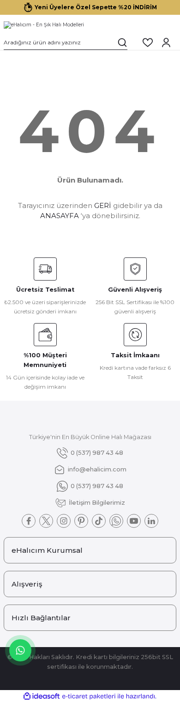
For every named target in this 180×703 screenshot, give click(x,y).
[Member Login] (166, 42)
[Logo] (44, 25)
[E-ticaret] (89, 696)
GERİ (102, 205)
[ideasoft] (41, 696)
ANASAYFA (59, 215)
